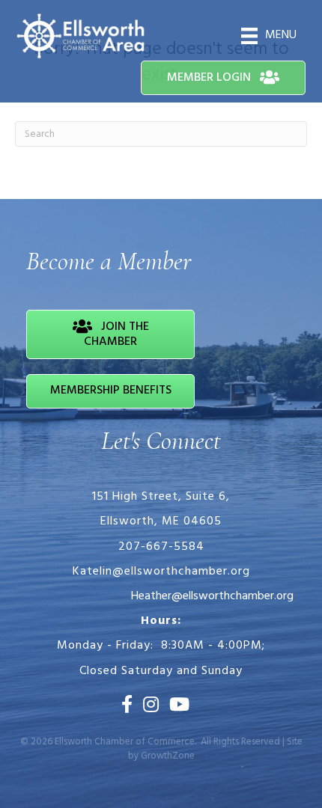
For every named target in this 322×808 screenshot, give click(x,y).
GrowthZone (168, 756)
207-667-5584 (161, 547)
